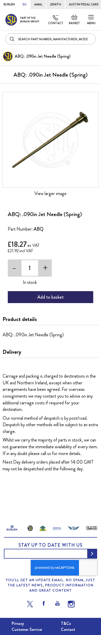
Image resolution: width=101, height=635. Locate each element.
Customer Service (27, 629)
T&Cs (66, 623)
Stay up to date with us (50, 545)
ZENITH (55, 4)
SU (24, 4)
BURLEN (9, 4)
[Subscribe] (92, 554)
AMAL (38, 4)
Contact (55, 23)
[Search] (12, 39)
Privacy (18, 623)
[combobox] (50, 39)
